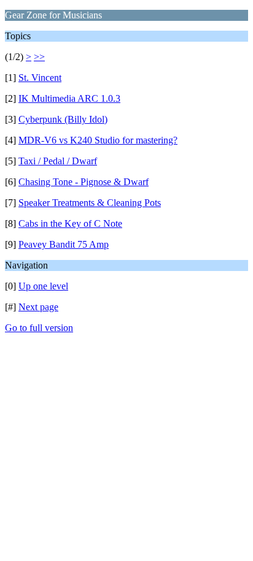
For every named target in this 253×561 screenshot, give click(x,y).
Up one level (43, 286)
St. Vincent (39, 77)
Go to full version (39, 327)
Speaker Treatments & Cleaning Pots (89, 202)
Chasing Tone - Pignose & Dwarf (83, 182)
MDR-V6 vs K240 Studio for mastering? (97, 140)
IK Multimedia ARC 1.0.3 (69, 98)
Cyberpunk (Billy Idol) (62, 119)
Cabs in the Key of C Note (70, 223)
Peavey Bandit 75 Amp (63, 244)
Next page (38, 307)
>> (39, 57)
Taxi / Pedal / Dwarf (57, 161)
